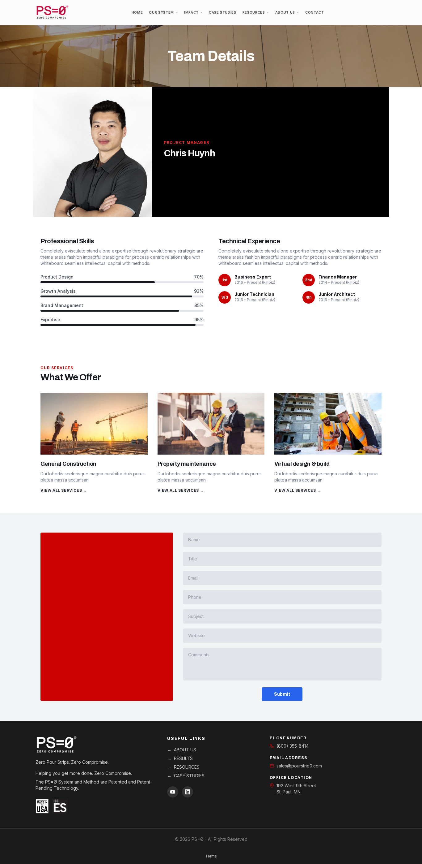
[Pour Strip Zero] (52, 12)
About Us (285, 12)
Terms (211, 856)
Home (137, 12)
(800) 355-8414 (292, 746)
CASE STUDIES (186, 775)
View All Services (63, 490)
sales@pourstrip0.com (299, 765)
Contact (314, 12)
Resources (254, 12)
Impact (191, 12)
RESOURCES (183, 767)
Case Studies (222, 12)
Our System (161, 12)
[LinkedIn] (187, 791)
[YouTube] (172, 791)
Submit (282, 694)
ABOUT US (181, 749)
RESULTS (180, 758)
